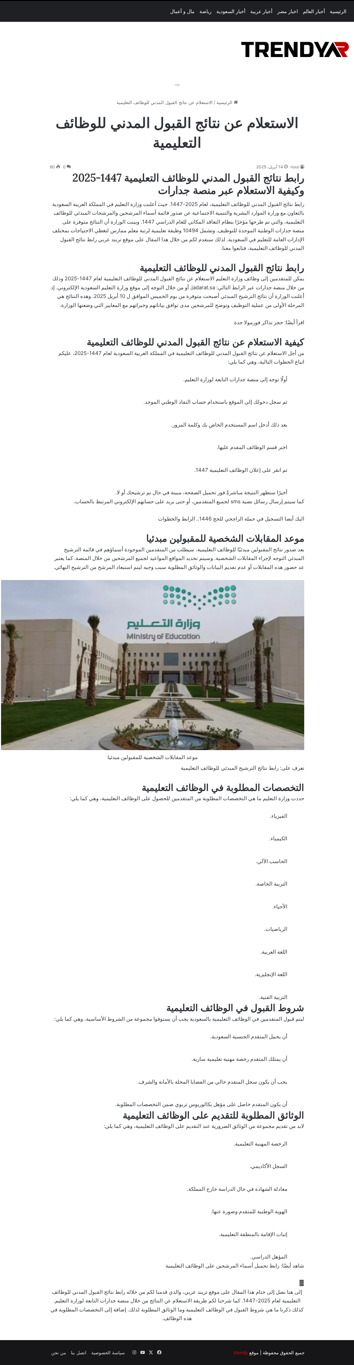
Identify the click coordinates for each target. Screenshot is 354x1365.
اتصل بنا (78, 1352)
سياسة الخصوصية (108, 1352)
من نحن (58, 1352)
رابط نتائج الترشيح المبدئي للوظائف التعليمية (230, 768)
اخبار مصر (287, 11)
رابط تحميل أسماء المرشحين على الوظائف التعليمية (222, 1265)
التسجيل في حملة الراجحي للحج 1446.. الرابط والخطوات (220, 518)
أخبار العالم (314, 11)
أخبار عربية (261, 11)
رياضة (205, 11)
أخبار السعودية (230, 11)
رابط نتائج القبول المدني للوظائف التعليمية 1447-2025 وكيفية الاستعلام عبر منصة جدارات (188, 184)
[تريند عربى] (295, 48)
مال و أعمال (182, 11)
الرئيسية (338, 11)
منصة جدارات (244, 379)
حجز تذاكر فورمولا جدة (258, 322)
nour (294, 166)
